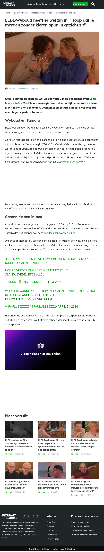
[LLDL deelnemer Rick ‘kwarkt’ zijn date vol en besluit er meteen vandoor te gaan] (19, 429)
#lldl (39, 274)
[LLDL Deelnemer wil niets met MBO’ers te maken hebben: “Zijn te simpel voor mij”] (85, 429)
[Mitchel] (6, 88)
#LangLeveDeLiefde (20, 274)
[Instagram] (28, 516)
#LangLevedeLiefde (33, 295)
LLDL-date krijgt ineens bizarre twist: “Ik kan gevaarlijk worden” (17, 484)
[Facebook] (24, 516)
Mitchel (12, 89)
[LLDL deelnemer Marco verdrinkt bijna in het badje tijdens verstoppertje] (52, 470)
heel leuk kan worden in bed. (60, 233)
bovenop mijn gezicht (72, 162)
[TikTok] (33, 516)
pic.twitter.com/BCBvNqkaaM (28, 299)
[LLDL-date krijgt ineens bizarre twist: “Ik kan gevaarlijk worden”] (19, 470)
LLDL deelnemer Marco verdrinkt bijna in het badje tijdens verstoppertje (52, 484)
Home (7, 13)
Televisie (15, 13)
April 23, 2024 (51, 282)
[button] (93, 4)
